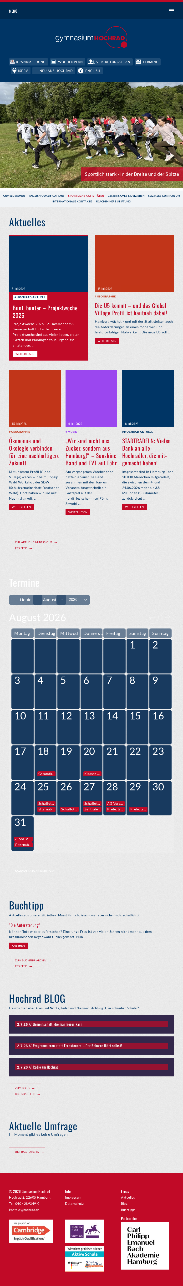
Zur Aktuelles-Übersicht (33, 542)
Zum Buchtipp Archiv (30, 960)
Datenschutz (74, 1204)
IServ (23, 71)
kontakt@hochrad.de (24, 1210)
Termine (150, 62)
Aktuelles (128, 1197)
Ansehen (18, 945)
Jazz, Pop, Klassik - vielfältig (149, 174)
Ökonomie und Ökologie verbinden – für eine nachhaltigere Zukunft (34, 451)
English (92, 71)
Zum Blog (22, 1088)
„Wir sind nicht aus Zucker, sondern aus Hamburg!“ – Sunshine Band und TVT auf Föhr (91, 451)
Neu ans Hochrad (56, 71)
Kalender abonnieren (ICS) (34, 870)
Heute (25, 600)
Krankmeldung (31, 62)
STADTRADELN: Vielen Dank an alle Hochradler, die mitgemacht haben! (146, 451)
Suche (153, 11)
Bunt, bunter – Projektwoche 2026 (45, 311)
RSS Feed (21, 548)
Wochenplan (70, 62)
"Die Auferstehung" (24, 925)
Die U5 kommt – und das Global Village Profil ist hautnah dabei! (131, 309)
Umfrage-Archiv (27, 1151)
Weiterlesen (24, 353)
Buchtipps (128, 1210)
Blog (124, 1204)
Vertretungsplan (113, 62)
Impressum (73, 1197)
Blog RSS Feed (25, 1093)
